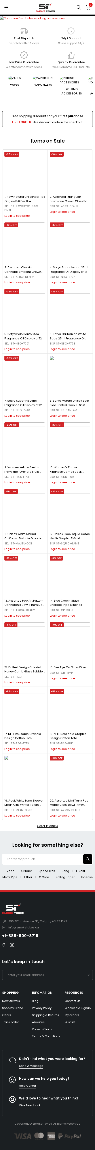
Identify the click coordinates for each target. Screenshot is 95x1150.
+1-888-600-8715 (20, 935)
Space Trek (47, 871)
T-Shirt (80, 871)
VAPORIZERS (43, 85)
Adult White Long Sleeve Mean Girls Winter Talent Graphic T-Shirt (23, 804)
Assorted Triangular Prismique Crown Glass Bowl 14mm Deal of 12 (70, 201)
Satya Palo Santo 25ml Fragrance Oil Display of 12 (23, 336)
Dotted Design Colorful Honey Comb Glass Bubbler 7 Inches (24, 671)
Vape (11, 871)
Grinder (26, 871)
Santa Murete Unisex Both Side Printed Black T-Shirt (69, 403)
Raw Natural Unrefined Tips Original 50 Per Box (24, 199)
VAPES (14, 85)
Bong (65, 871)
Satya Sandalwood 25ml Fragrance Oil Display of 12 (69, 269)
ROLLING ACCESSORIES (71, 91)
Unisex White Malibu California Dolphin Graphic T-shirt (23, 538)
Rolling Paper (65, 877)
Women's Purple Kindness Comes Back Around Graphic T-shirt (66, 471)
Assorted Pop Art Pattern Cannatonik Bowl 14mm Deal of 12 (24, 605)
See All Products (47, 826)
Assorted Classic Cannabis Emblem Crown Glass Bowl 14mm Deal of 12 (23, 271)
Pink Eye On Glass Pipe (70, 667)
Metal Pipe (9, 877)
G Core (44, 877)
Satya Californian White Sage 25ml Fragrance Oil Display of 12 (68, 338)
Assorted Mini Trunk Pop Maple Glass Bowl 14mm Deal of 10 (69, 804)
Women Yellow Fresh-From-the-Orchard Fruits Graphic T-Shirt (22, 471)
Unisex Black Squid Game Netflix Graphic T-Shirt (70, 536)
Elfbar (28, 877)
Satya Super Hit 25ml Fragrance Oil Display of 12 (23, 403)
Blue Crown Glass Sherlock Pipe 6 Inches (66, 603)
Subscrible (88, 975)
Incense (87, 877)
